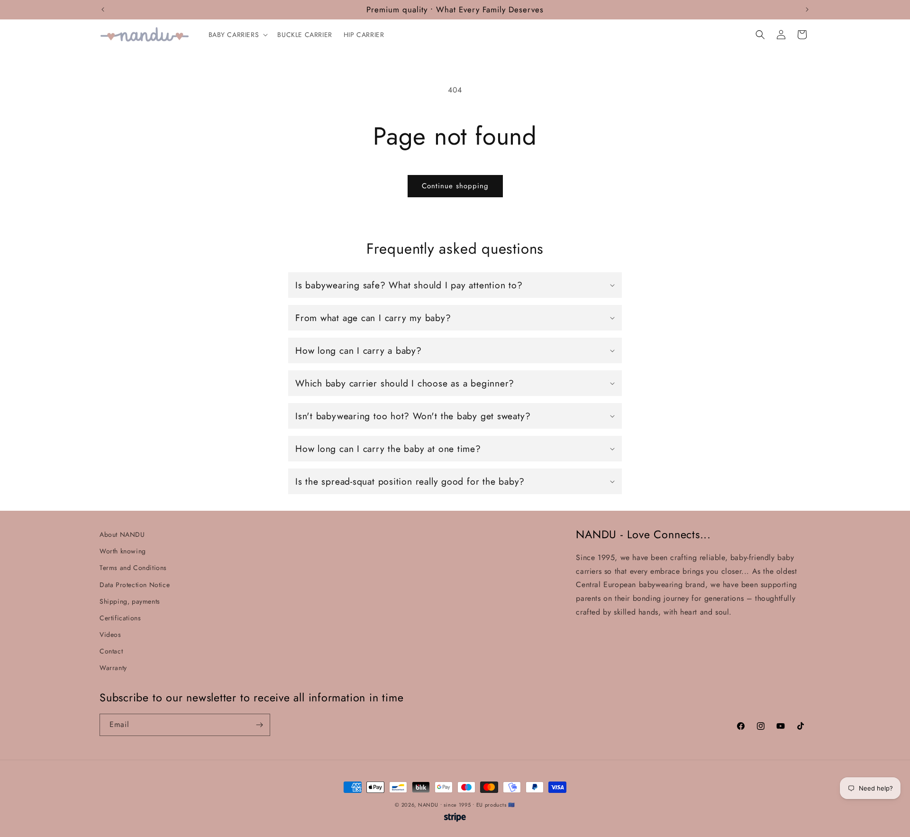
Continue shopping (455, 186)
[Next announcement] (807, 9)
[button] (237, 35)
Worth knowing (123, 551)
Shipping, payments (130, 601)
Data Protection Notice (135, 584)
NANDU (428, 805)
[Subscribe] (259, 725)
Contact (111, 651)
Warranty (113, 667)
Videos (110, 634)
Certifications (120, 618)
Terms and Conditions (133, 567)
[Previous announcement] (102, 9)
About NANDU (122, 534)
